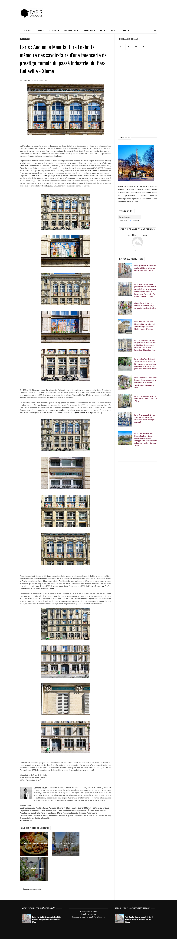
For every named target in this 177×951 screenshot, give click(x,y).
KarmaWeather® (140, 250)
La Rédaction (26, 80)
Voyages (53, 30)
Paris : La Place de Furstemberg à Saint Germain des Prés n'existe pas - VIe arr (145, 398)
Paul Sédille (25, 38)
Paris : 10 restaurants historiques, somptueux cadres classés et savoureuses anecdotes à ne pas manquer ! (145, 418)
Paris (39, 30)
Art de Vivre (106, 30)
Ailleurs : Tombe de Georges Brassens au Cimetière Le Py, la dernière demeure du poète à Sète (145, 305)
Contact (124, 30)
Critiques (88, 30)
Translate (135, 220)
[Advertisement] (113, 9)
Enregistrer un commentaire (32, 889)
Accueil (27, 30)
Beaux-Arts (70, 30)
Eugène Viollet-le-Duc (82, 413)
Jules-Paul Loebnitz (28, 166)
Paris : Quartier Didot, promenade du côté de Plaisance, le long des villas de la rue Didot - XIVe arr (145, 268)
